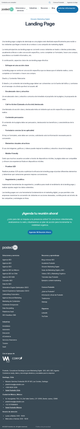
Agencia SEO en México (10, 270)
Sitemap (44, 302)
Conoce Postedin (58, 2)
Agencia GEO (7, 267)
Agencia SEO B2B (8, 277)
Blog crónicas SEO (48, 260)
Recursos (44, 8)
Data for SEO (6, 284)
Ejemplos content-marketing (51, 280)
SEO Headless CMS (9, 315)
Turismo (5, 343)
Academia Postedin (48, 263)
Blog (53, 8)
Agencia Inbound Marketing (11, 298)
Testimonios (46, 298)
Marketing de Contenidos (11, 301)
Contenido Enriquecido (10, 305)
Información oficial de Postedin (52, 295)
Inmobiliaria (6, 326)
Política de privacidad (43, 427)
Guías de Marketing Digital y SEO (53, 270)
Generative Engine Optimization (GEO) (15, 287)
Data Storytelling (8, 308)
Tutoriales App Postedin (50, 277)
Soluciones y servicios (20, 9)
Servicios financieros (9, 340)
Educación (6, 333)
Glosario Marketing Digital (40, 19)
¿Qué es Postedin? (48, 291)
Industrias (33, 8)
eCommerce (6, 336)
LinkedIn (44, 313)
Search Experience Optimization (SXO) (15, 291)
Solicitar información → (66, 9)
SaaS (4, 347)
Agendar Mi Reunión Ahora (40, 232)
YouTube (45, 316)
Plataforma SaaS (8, 311)
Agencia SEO (6, 260)
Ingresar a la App (72, 2)
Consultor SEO (7, 280)
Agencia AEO (6, 263)
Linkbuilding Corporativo (10, 294)
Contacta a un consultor (9, 2)
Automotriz (6, 329)
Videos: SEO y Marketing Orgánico (54, 273)
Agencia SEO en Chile (10, 273)
